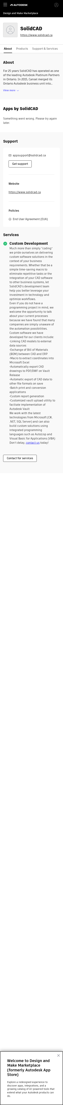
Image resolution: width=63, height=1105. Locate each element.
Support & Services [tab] (45, 49)
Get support (20, 164)
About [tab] (8, 49)
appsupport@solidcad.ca (29, 155)
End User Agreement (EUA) (30, 219)
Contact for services (20, 458)
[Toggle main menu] (5, 4)
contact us (33, 443)
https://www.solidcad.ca (36, 35)
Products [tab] (22, 49)
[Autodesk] (19, 5)
